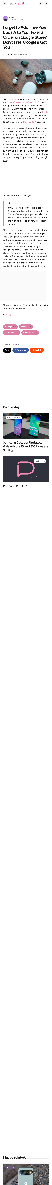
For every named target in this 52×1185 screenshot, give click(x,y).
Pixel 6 (45, 112)
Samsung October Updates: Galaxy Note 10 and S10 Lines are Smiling (25, 446)
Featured (10, 1168)
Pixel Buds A (31, 332)
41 (9, 54)
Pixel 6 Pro (12, 332)
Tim (13, 17)
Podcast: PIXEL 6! (15, 486)
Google (8, 314)
